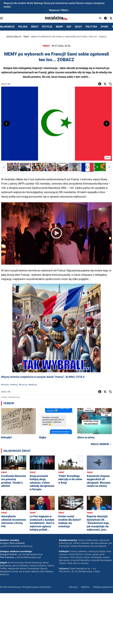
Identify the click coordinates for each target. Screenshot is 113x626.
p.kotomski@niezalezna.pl (28, 557)
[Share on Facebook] (99, 83)
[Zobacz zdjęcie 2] (25, 167)
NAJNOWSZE (7, 26)
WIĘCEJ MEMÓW (100, 444)
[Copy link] (110, 83)
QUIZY (78, 26)
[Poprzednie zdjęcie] (6, 123)
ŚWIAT (35, 26)
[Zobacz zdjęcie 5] (62, 167)
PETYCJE (47, 26)
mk (8, 84)
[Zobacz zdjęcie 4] (50, 167)
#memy (14, 384)
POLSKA (23, 26)
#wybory (33, 384)
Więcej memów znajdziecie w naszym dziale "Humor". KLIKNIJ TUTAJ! (43, 376)
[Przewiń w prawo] (109, 167)
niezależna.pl (14, 36)
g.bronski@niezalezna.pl (30, 554)
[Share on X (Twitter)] (105, 83)
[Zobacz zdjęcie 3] (38, 167)
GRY (69, 26)
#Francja (23, 384)
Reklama (85, 587)
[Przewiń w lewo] (4, 167)
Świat (26, 36)
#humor (5, 384)
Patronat (73, 587)
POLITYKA (91, 26)
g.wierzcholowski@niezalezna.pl (16, 546)
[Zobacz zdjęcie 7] (87, 167)
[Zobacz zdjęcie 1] (13, 167)
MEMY (59, 26)
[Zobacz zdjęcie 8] (100, 167)
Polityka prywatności (103, 587)
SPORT (105, 26)
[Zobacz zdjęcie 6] (75, 167)
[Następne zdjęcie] (106, 123)
